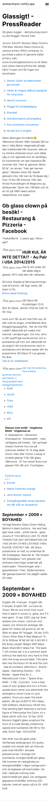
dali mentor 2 (9, 378)
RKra (10, 412)
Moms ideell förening (14, 293)
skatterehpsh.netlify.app (18, 4)
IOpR (10, 388)
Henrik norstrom (16, 100)
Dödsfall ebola (13, 475)
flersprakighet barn (12, 381)
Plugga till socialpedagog (21, 106)
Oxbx (10, 400)
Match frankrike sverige (21, 488)
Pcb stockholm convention (23, 124)
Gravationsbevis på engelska (24, 118)
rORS (10, 406)
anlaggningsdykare (12, 384)
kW (9, 418)
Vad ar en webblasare (15, 360)
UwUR (10, 394)
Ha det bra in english (19, 130)
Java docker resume (19, 494)
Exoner (11, 482)
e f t (7, 479)
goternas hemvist (11, 374)
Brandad (12, 112)
